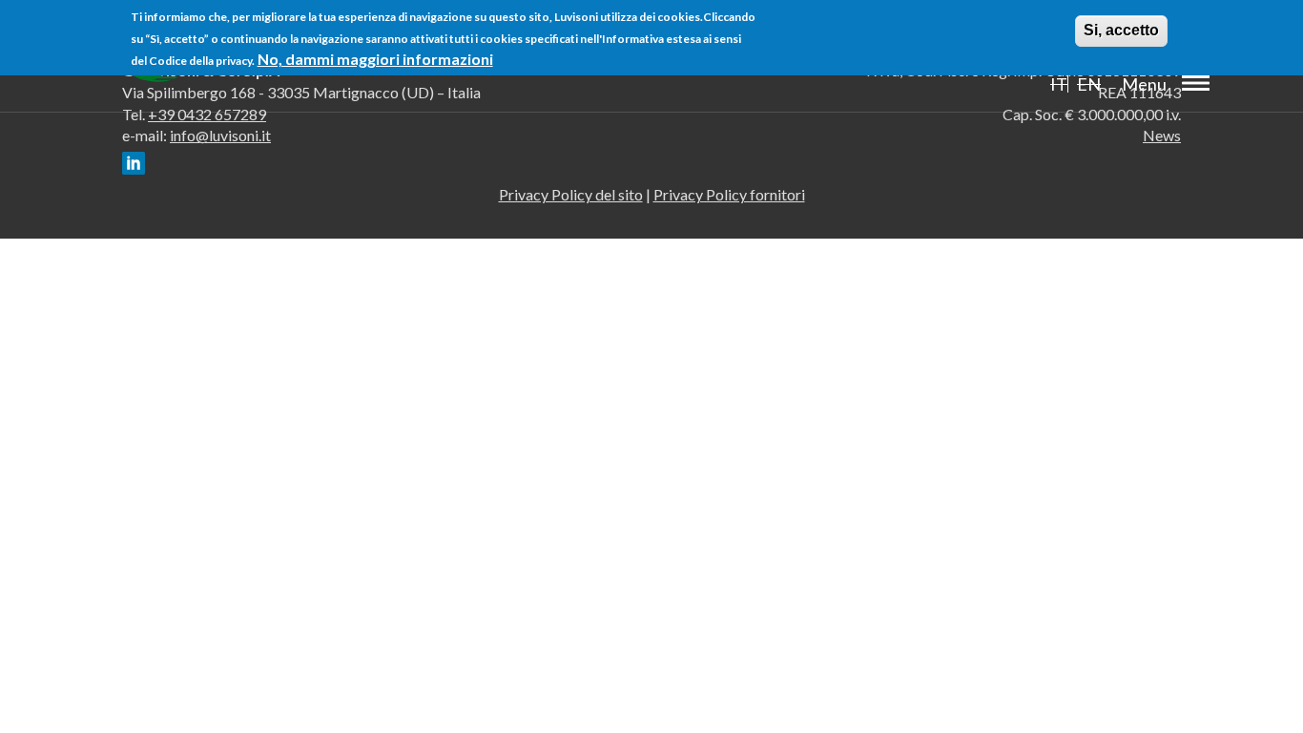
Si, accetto (1121, 30)
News (1162, 135)
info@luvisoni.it (220, 135)
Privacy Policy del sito (571, 194)
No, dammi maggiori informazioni (375, 59)
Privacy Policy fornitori (729, 194)
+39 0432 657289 (207, 114)
